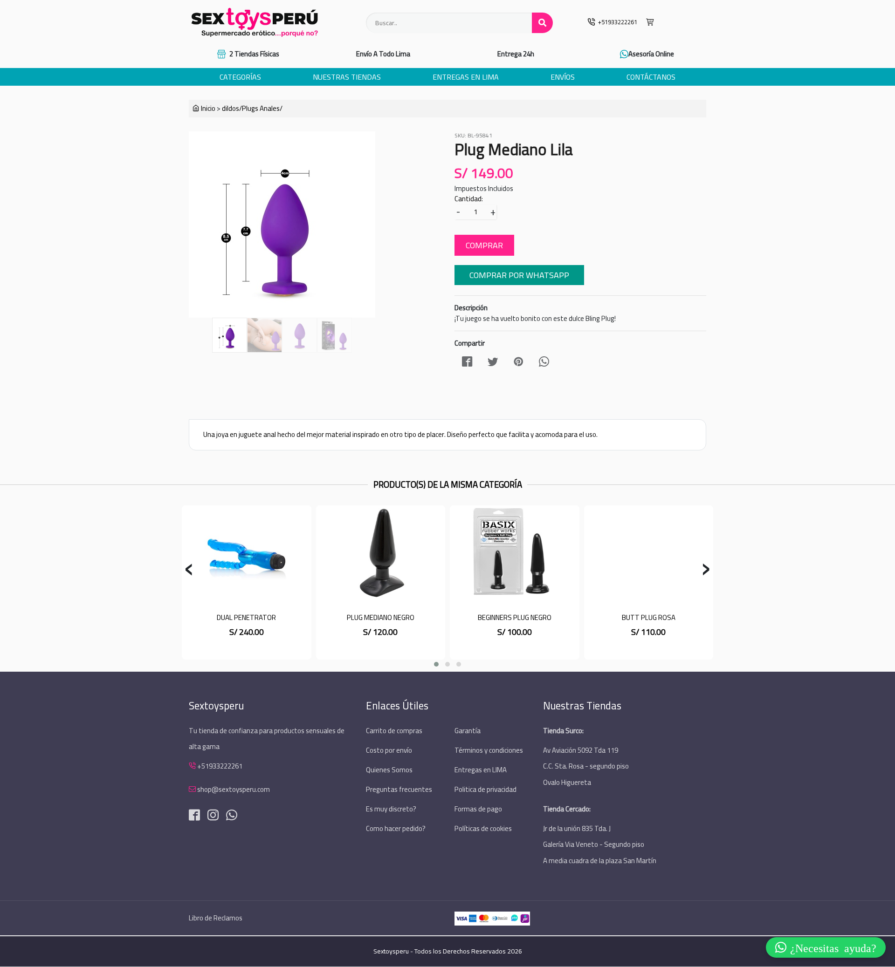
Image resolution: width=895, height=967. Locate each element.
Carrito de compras (394, 730)
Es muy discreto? (391, 809)
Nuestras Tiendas (347, 77)
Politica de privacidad (485, 789)
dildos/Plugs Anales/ (252, 108)
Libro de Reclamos (215, 918)
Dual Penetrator (246, 617)
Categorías (240, 77)
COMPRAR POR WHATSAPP (519, 275)
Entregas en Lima (466, 77)
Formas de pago (478, 809)
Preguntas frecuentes (399, 789)
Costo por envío (389, 750)
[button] (436, 664)
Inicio (207, 108)
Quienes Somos (389, 769)
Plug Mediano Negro (380, 617)
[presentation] (189, 570)
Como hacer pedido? (396, 828)
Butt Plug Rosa (648, 617)
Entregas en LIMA (480, 769)
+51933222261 (219, 766)
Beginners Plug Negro (514, 617)
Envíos (563, 77)
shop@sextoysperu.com (233, 789)
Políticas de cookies (483, 828)
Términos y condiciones (488, 750)
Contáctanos (650, 77)
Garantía (467, 730)
